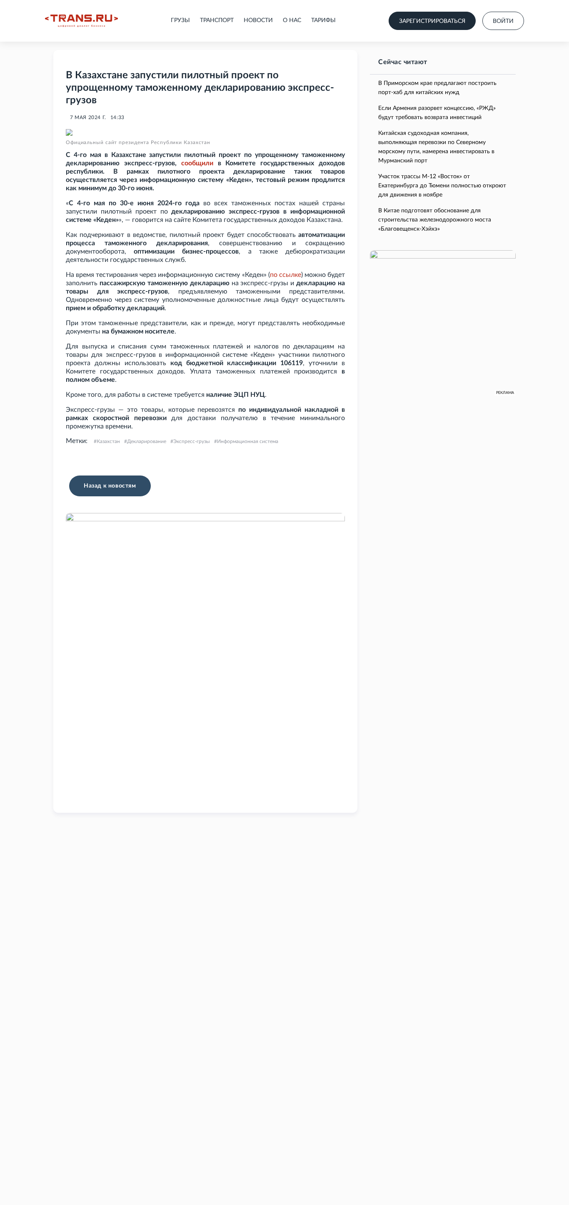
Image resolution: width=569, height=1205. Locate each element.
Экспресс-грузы (191, 441)
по (273, 274)
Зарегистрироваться (432, 21)
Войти (503, 21)
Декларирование (146, 441)
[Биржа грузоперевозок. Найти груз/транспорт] (81, 21)
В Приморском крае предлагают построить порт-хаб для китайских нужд (437, 87)
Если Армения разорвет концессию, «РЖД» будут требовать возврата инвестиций (437, 112)
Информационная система (247, 441)
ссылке (290, 274)
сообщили (197, 163)
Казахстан (108, 441)
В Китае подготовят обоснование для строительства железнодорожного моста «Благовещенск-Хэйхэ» (434, 220)
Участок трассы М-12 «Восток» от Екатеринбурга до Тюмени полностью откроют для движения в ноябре (442, 186)
